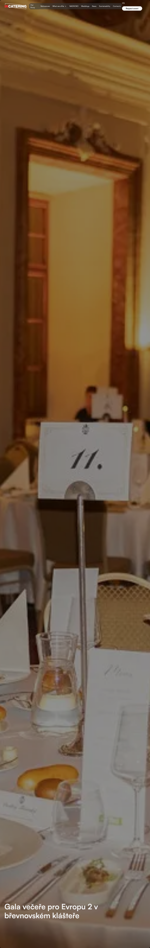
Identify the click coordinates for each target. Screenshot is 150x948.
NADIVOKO (74, 6)
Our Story (32, 6)
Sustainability (104, 6)
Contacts (117, 6)
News (94, 6)
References (45, 6)
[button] (59, 6)
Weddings (85, 6)
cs (123, 3)
